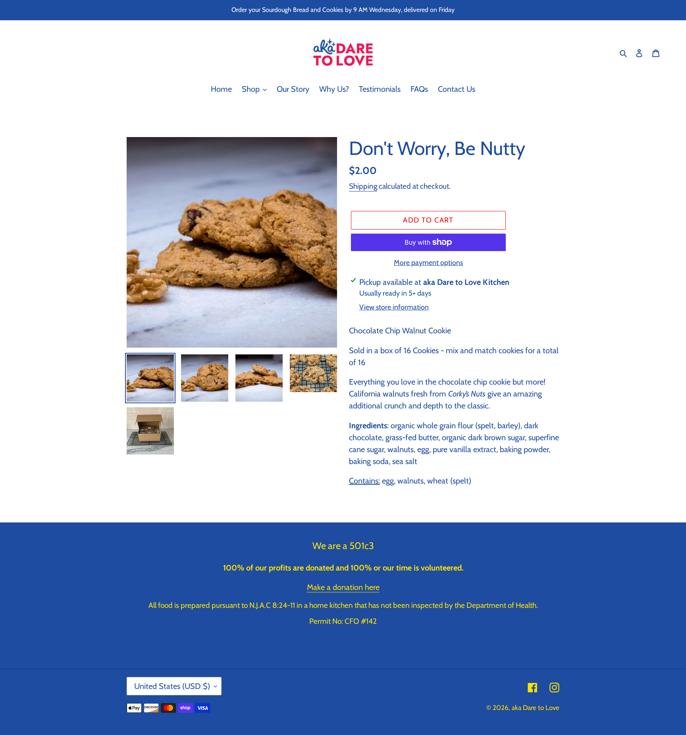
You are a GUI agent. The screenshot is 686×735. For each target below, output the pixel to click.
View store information (394, 307)
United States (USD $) (172, 686)
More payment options (428, 262)
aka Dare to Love (535, 708)
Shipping (363, 186)
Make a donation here (343, 587)
